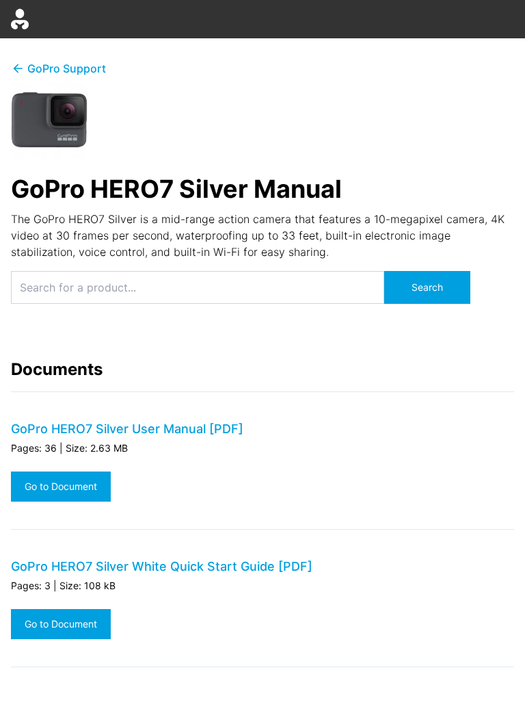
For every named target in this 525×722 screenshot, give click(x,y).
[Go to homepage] (20, 19)
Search (427, 287)
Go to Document (61, 486)
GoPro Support (66, 68)
